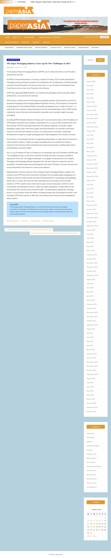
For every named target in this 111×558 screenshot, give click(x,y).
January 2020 (91, 403)
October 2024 (91, 172)
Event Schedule (12, 42)
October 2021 (91, 321)
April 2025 (90, 147)
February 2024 (92, 205)
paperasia (10, 67)
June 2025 (90, 139)
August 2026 (91, 81)
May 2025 (90, 143)
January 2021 (91, 358)
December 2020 (92, 362)
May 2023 (90, 242)
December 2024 (92, 164)
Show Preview (91, 470)
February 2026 (92, 106)
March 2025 (91, 151)
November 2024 (92, 168)
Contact (36, 42)
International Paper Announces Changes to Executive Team (30, 230)
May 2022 (90, 292)
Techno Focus (55, 47)
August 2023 (91, 230)
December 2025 (92, 114)
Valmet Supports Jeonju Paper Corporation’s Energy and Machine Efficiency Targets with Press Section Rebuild (63, 2)
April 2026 (90, 98)
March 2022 (91, 300)
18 (94, 527)
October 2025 (91, 123)
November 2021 (92, 316)
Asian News (9, 47)
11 (94, 524)
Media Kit (25, 42)
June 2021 (90, 337)
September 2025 (92, 127)
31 (91, 533)
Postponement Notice (94, 466)
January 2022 (91, 308)
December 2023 (92, 213)
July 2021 (90, 333)
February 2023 (92, 255)
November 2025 (92, 118)
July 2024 (90, 184)
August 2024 (91, 180)
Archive (46, 42)
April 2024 (90, 197)
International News (24, 47)
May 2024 (90, 193)
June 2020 (90, 387)
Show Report (83, 47)
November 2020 (92, 366)
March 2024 (91, 201)
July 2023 (90, 234)
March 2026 (91, 102)
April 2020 (90, 395)
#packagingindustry (13, 221)
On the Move (91, 462)
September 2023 (92, 226)
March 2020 (91, 399)
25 (94, 530)
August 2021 (91, 329)
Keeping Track (70, 47)
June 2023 (90, 238)
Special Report (41, 47)
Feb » (94, 536)
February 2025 (92, 156)
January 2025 (91, 160)
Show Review (91, 475)
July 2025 (90, 135)
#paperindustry (35, 221)
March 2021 (91, 349)
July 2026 (90, 85)
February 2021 (92, 354)
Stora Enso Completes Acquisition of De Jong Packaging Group (54, 233)
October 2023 (91, 222)
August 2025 (91, 131)
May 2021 (90, 341)
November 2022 (92, 267)
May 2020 (90, 391)
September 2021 (92, 325)
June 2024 (90, 189)
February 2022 (92, 304)
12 (97, 524)
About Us (16, 37)
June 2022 (90, 288)
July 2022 (90, 283)
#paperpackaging (48, 221)
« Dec (89, 536)
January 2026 (91, 110)
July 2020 (90, 382)
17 (91, 527)
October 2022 (91, 271)
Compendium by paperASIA (50, 37)
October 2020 (91, 370)
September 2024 (92, 176)
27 (99, 530)
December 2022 (92, 263)
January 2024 (91, 209)
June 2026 (90, 90)
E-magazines (29, 37)
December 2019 (92, 407)
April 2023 (90, 246)
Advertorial (90, 433)
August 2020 (91, 378)
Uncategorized (92, 487)
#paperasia (25, 221)
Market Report (91, 458)
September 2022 (92, 275)
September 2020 (92, 374)
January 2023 (91, 259)
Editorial (95, 47)
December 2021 (92, 312)
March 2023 (91, 250)
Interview (90, 450)
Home (7, 37)
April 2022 (90, 296)
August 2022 (91, 279)
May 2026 (90, 94)
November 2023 (92, 217)
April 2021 (90, 345)
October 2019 (91, 411)
